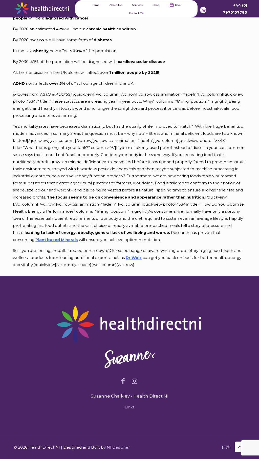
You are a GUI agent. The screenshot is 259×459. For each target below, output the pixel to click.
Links (129, 407)
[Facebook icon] (222, 447)
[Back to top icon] (240, 447)
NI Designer (118, 447)
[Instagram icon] (228, 447)
